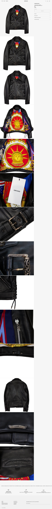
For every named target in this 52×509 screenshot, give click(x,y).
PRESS (2, 502)
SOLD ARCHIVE (15, 502)
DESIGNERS (15, 503)
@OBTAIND (15, 504)
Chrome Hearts (36, 3)
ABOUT (2, 501)
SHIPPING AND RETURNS (5, 503)
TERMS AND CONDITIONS (5, 504)
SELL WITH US (15, 501)
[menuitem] (2, 1)
